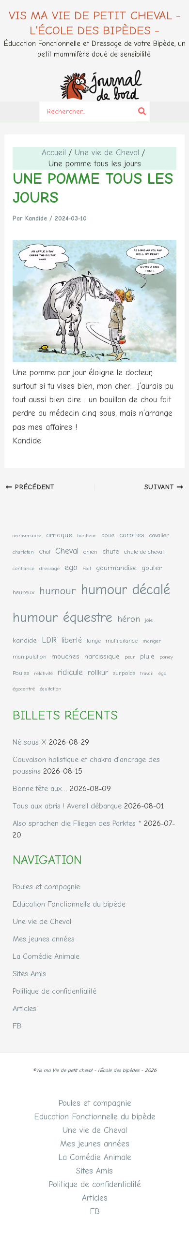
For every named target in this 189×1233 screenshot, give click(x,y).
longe (94, 640)
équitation (51, 689)
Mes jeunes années (44, 939)
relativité (43, 673)
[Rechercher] (142, 111)
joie (149, 620)
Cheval (67, 551)
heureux (23, 592)
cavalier (159, 535)
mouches (65, 656)
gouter (152, 568)
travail (147, 673)
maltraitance (122, 640)
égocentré (24, 689)
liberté (72, 640)
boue (107, 535)
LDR (49, 640)
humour (57, 591)
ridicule (70, 672)
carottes (131, 535)
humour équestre (62, 617)
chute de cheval (144, 551)
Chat (44, 551)
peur (130, 657)
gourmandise (116, 568)
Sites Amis (29, 973)
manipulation (30, 656)
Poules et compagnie (46, 886)
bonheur (86, 535)
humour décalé (125, 590)
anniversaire (27, 535)
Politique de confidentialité (54, 991)
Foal (86, 568)
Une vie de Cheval (42, 921)
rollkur (98, 672)
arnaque (59, 535)
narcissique (102, 656)
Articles (24, 1008)
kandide (25, 640)
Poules (21, 672)
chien (90, 551)
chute (110, 551)
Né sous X (30, 742)
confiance (23, 568)
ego (71, 567)
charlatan (23, 552)
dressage (49, 568)
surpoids (124, 672)
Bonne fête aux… (40, 788)
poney (166, 657)
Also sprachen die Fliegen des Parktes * (77, 823)
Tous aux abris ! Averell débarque (67, 806)
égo (162, 673)
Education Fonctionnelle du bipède (69, 904)
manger (151, 641)
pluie (147, 656)
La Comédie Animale (46, 956)
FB (17, 1026)
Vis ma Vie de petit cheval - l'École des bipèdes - (95, 22)
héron (128, 619)
